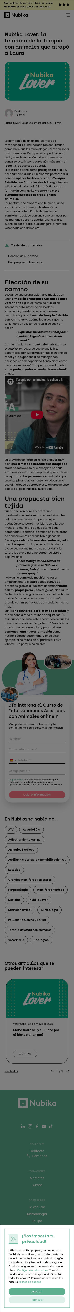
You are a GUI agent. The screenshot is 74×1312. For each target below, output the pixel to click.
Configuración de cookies (32, 1270)
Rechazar (37, 1300)
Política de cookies (30, 1282)
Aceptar (37, 1291)
